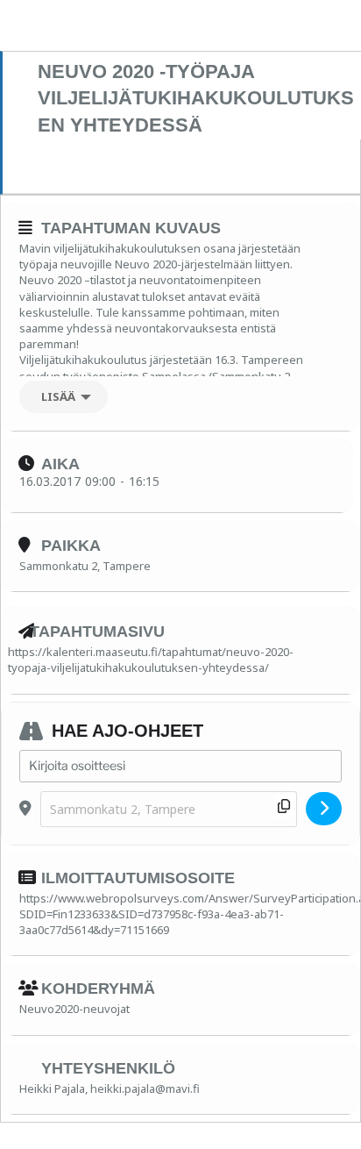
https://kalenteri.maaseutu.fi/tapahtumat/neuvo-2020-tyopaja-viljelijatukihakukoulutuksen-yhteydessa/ (151, 659)
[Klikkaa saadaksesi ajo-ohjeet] (324, 808)
